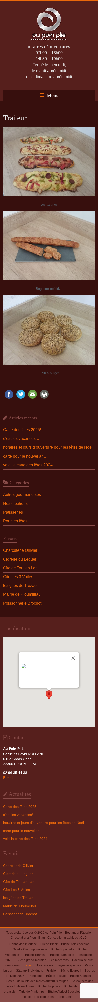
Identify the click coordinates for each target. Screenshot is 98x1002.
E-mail (8, 778)
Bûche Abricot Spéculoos (65, 991)
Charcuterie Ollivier (20, 550)
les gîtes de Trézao (20, 585)
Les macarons (59, 960)
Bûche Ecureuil (70, 970)
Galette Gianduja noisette (30, 949)
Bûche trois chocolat (75, 944)
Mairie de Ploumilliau (22, 594)
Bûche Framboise (62, 955)
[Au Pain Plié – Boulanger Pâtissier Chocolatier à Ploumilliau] (49, 7)
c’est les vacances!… (22, 438)
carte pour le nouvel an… (25, 456)
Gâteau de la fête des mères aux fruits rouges (37, 981)
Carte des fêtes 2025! (22, 430)
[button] (49, 695)
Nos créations (15, 503)
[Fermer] (73, 658)
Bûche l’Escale (56, 976)
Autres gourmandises (22, 494)
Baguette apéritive (69, 965)
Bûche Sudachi (80, 976)
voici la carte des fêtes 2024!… (30, 465)
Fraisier (51, 970)
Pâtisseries (13, 512)
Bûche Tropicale (49, 986)
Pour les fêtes (15, 521)
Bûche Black (49, 944)
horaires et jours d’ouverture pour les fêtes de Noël (48, 447)
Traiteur (28, 965)
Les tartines (45, 965)
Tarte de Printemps (31, 991)
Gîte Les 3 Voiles (18, 577)
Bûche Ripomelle (62, 949)
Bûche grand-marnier (31, 960)
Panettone (36, 976)
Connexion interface (23, 944)
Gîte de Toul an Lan (20, 568)
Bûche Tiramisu (35, 955)
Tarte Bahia (65, 997)
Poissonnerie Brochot (22, 603)
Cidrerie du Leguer (19, 559)
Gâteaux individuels (29, 970)
